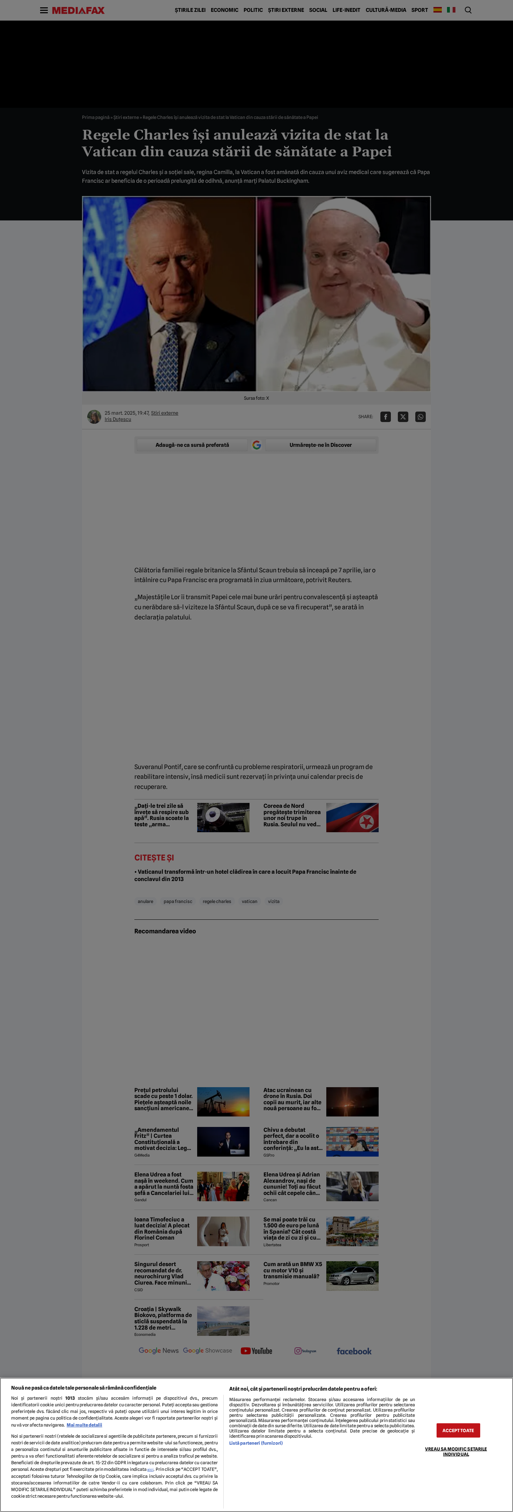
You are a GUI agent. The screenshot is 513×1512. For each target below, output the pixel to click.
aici (150, 1469)
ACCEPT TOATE (458, 1430)
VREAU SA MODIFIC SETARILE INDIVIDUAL (456, 1451)
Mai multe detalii (84, 1425)
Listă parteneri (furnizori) (256, 1443)
